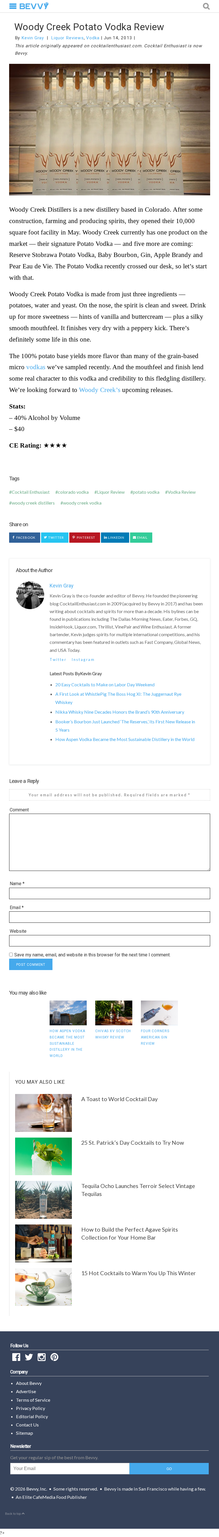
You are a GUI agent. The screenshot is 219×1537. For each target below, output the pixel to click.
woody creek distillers (33, 502)
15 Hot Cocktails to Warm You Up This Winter (138, 1272)
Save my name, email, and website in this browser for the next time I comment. (92, 955)
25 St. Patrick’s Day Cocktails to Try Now (132, 1142)
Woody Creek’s (99, 389)
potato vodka (146, 492)
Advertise (26, 1391)
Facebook (25, 537)
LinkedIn (116, 537)
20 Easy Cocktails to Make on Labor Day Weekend (105, 684)
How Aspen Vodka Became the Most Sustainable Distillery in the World (124, 739)
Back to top (13, 1514)
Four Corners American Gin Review (155, 1037)
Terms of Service (33, 1400)
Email (142, 537)
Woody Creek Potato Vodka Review (89, 26)
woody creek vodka (82, 502)
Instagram (83, 659)
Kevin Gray (32, 37)
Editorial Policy (32, 1416)
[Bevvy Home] (34, 6)
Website (18, 931)
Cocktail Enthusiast (31, 492)
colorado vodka (73, 492)
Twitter (55, 537)
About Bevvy (29, 1383)
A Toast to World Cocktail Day (119, 1098)
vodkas (35, 367)
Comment (19, 810)
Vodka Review (182, 492)
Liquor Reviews (67, 37)
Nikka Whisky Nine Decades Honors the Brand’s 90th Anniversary (119, 712)
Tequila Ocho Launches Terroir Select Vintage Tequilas (138, 1189)
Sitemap (24, 1433)
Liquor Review (111, 492)
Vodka (93, 37)
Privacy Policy (30, 1408)
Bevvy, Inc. (36, 1488)
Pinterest (86, 537)
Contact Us (27, 1424)
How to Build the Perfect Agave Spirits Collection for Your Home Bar (129, 1233)
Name (17, 883)
